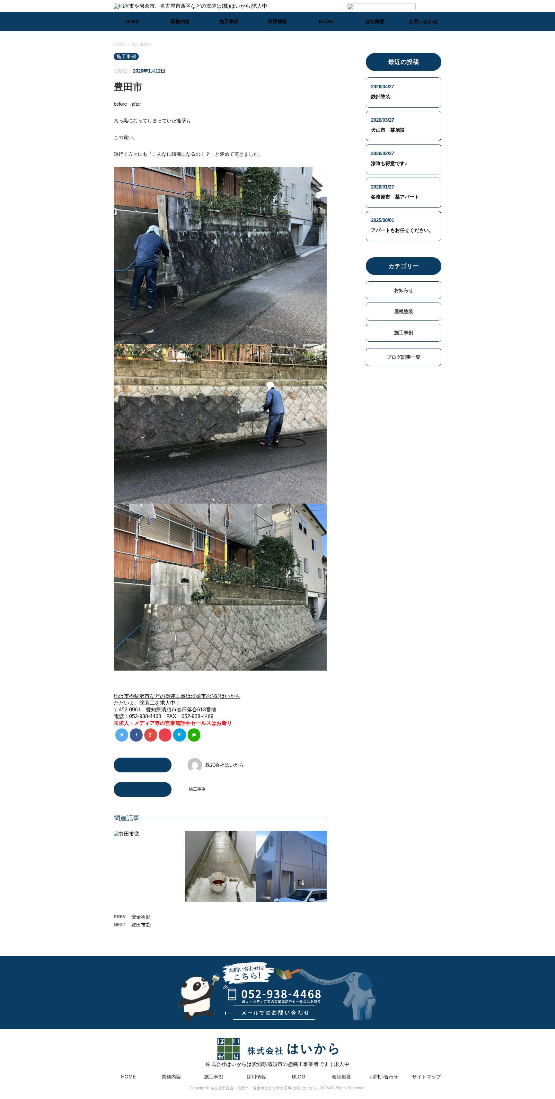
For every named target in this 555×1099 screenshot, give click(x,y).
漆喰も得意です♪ (389, 163)
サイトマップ (426, 1076)
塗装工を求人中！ (160, 703)
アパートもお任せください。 (402, 230)
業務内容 (180, 21)
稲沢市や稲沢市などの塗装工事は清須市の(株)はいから (177, 696)
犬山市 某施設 (388, 130)
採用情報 (277, 21)
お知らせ (403, 290)
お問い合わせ (423, 21)
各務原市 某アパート (395, 196)
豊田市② (141, 925)
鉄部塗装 (380, 96)
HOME (131, 21)
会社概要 (374, 21)
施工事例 (229, 21)
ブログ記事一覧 (403, 357)
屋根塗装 (403, 311)
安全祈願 (141, 916)
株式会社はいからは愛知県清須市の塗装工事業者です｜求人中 (277, 1064)
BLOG (326, 21)
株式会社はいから (224, 765)
